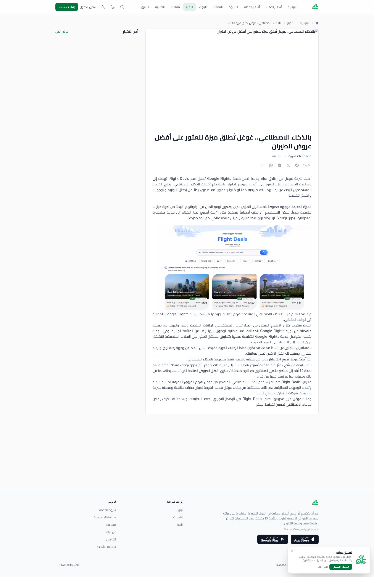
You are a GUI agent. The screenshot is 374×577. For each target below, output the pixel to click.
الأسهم (233, 7)
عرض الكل (61, 31)
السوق (144, 7)
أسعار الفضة (252, 7)
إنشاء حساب (67, 7)
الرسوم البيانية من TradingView (301, 529)
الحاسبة (160, 7)
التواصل (111, 539)
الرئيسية (292, 7)
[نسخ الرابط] (262, 165)
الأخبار (189, 7)
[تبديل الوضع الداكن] (112, 7)
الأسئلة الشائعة (106, 547)
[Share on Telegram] (279, 165)
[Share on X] (288, 165)
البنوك (203, 7)
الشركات (178, 517)
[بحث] (122, 7)
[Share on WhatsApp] (271, 165)
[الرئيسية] (317, 23)
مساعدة (111, 524)
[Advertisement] (189, 458)
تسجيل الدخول (88, 7)
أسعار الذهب (274, 7)
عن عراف (110, 532)
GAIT (76, 564)
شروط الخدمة (107, 510)
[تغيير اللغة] (103, 7)
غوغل (288, 178)
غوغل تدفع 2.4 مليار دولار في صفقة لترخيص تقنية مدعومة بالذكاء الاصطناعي (243, 359)
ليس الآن (323, 567)
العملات (218, 7)
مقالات (175, 7)
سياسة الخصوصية (105, 517)
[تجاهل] (292, 551)
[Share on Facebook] (296, 165)
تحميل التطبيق (341, 567)
